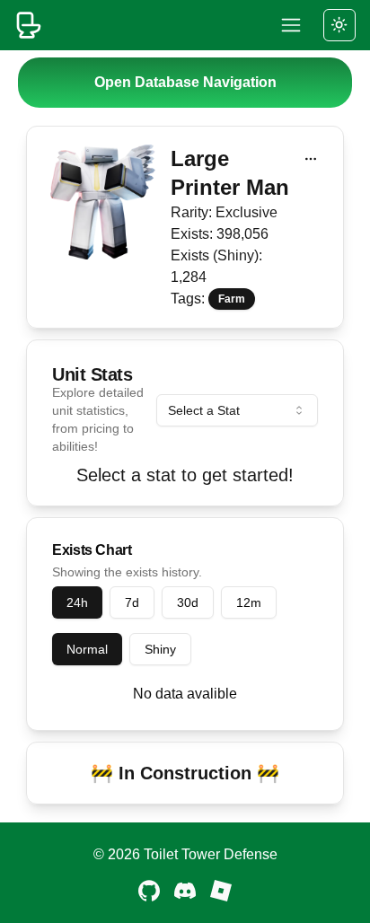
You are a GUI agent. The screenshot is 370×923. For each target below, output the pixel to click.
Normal (87, 649)
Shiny (160, 649)
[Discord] (185, 890)
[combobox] (237, 410)
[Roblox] (221, 890)
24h (77, 602)
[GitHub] (149, 890)
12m (248, 602)
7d (132, 602)
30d (187, 602)
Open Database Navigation (185, 82)
